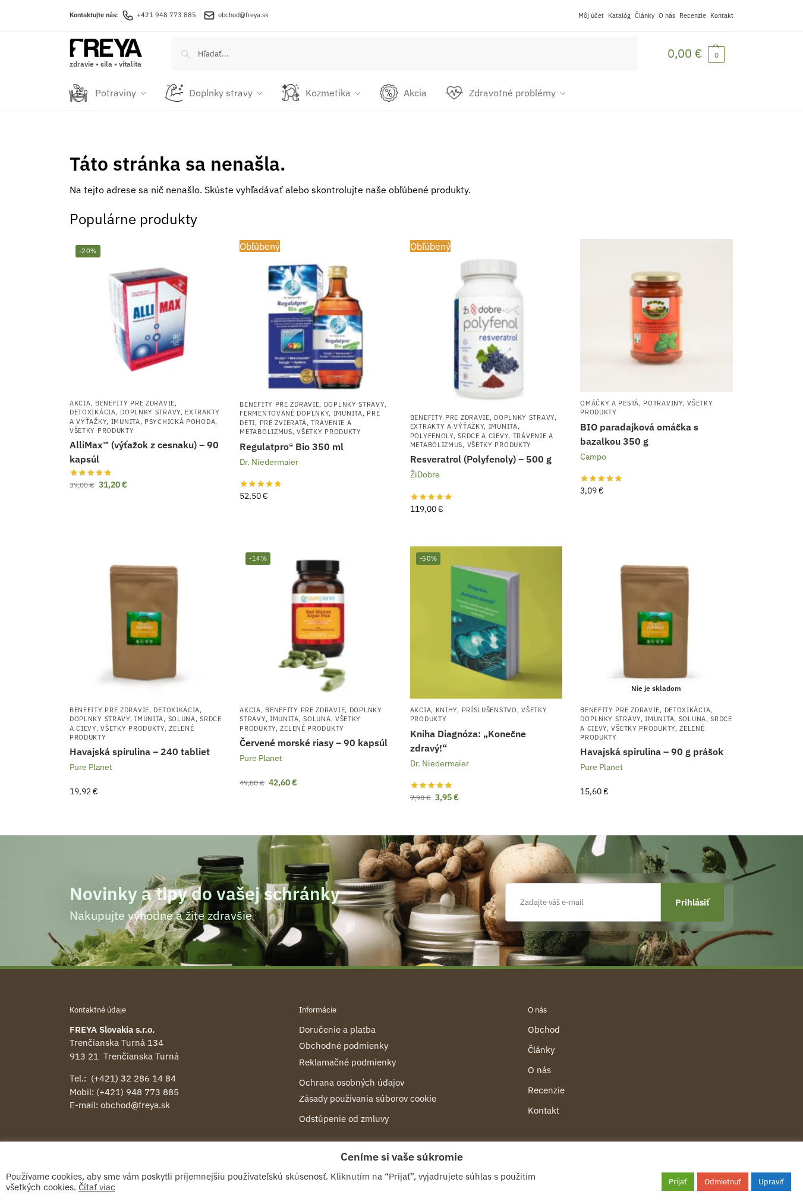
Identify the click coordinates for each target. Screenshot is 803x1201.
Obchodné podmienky (343, 1045)
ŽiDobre (425, 474)
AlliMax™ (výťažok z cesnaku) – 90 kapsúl (144, 452)
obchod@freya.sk (243, 15)
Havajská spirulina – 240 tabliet (140, 751)
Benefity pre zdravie (135, 403)
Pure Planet (91, 767)
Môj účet (591, 15)
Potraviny (662, 403)
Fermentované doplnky (284, 413)
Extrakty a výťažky (447, 426)
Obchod (544, 1029)
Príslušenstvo (489, 710)
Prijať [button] (678, 1182)
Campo (593, 456)
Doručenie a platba (337, 1029)
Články (644, 15)
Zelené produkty (312, 728)
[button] (696, 53)
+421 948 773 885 (166, 15)
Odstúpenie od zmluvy (344, 1118)
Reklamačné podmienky (347, 1062)
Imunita (125, 421)
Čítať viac (96, 1187)
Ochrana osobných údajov (351, 1082)
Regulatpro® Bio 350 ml (292, 446)
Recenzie (692, 15)
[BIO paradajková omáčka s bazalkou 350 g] (656, 315)
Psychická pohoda (179, 421)
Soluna (182, 719)
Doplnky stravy (150, 412)
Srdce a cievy (483, 436)
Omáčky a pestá (609, 403)
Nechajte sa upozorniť (656, 817)
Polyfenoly (432, 436)
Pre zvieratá (283, 423)
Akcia (80, 403)
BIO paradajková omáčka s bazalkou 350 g (639, 434)
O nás (667, 15)
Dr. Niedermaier (269, 462)
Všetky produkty (102, 430)
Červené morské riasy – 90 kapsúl (314, 743)
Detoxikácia (93, 412)
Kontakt (721, 15)
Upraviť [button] (771, 1182)
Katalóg (619, 15)
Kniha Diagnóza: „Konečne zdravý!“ (468, 741)
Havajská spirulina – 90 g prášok (651, 751)
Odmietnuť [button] (722, 1182)
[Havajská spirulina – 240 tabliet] (146, 622)
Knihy (447, 710)
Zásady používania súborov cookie (367, 1098)
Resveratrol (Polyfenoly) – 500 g (481, 459)
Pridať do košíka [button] (146, 510)
